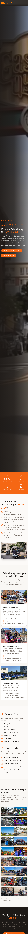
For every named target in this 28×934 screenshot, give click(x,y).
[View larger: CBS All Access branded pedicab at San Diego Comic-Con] (20, 881)
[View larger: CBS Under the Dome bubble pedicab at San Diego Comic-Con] (20, 891)
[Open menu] (25, 3)
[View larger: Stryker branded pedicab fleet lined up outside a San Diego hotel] (7, 811)
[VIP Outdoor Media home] (6, 3)
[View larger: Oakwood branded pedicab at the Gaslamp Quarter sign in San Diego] (7, 881)
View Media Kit (9, 255)
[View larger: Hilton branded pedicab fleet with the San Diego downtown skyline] (7, 831)
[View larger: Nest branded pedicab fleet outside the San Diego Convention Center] (20, 811)
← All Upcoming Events (7, 220)
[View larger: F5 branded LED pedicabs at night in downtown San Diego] (20, 821)
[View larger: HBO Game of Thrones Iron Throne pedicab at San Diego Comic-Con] (20, 861)
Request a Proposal (10, 250)
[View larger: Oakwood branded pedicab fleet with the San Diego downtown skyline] (7, 851)
